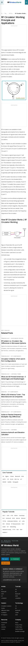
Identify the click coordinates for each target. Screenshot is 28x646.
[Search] (26, 2)
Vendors (4, 392)
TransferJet (21, 515)
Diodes (3, 608)
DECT (4, 515)
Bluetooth (17, 476)
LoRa (23, 521)
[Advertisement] (14, 36)
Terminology (6, 13)
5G (3, 476)
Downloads (4, 622)
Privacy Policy (18, 625)
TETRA (4, 521)
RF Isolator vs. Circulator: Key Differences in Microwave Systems (13, 342)
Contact (3, 629)
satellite (9, 482)
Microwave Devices (17, 338)
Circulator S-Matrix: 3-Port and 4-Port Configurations (13, 360)
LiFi (20, 521)
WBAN (16, 515)
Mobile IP (5, 532)
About (16, 622)
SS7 (8, 526)
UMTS (4, 479)
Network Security (7, 529)
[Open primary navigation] (2, 2)
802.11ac (17, 479)
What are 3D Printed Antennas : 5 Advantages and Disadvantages (13, 378)
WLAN (11, 479)
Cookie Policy (18, 627)
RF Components (11, 13)
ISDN (8, 515)
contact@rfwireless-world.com (10, 580)
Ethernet (23, 518)
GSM (22, 476)
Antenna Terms (16, 374)
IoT (21, 479)
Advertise (3, 627)
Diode (4, 526)
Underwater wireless (12, 521)
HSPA (13, 518)
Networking (13, 526)
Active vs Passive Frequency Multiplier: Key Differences (11, 415)
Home (2, 13)
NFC (4, 524)
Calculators (5, 429)
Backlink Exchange (19, 631)
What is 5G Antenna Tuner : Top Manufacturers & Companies (13, 395)
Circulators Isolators (6, 606)
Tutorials (18, 586)
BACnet (18, 518)
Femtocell (8, 518)
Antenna (14, 429)
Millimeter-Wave (5, 610)
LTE (8, 479)
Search (3, 625)
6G (16, 591)
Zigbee (7, 476)
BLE (4, 518)
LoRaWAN (3, 598)
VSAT (23, 524)
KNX (17, 529)
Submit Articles (19, 629)
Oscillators (4, 612)
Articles (3, 586)
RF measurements (15, 524)
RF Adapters (4, 614)
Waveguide (15, 482)
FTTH (13, 529)
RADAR (4, 482)
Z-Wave (12, 476)
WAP (21, 529)
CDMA (17, 612)
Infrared (8, 524)
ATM (12, 515)
